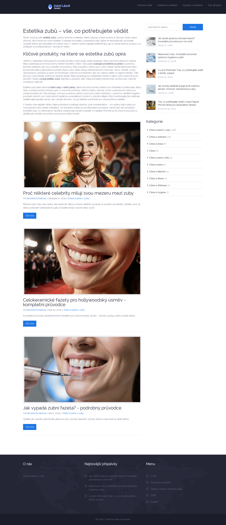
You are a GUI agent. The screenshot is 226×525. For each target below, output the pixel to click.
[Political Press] (69, 7)
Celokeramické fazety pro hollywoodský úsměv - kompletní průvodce (74, 302)
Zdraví (154, 151)
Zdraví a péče (157, 164)
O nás (153, 476)
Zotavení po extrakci (167, 5)
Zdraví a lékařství (159, 171)
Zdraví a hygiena (159, 192)
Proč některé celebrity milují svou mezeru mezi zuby (78, 193)
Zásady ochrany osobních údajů (166, 489)
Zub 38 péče (214, 5)
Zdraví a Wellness (159, 185)
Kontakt (154, 502)
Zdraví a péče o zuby (78, 198)
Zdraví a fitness (158, 178)
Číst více (30, 215)
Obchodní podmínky (160, 482)
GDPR (153, 495)
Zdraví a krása (157, 144)
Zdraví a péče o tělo (160, 157)
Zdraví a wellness (160, 137)
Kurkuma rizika (144, 5)
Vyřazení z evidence (192, 5)
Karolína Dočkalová (36, 198)
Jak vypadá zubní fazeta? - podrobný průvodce (72, 408)
